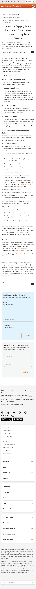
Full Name (9, 357)
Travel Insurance (13, 15)
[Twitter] (14, 413)
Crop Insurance (7, 450)
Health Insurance (7, 439)
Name (7, 311)
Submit (27, 335)
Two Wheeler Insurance (9, 436)
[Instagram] (8, 413)
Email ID (8, 364)
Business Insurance (8, 447)
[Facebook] (2, 413)
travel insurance (21, 250)
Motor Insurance (7, 430)
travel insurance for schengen (11, 17)
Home (4, 15)
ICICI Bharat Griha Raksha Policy (11, 456)
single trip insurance (27, 184)
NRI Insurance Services (9, 444)
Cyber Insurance (7, 453)
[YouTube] (20, 413)
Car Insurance (6, 433)
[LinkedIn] (25, 413)
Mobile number (9, 319)
